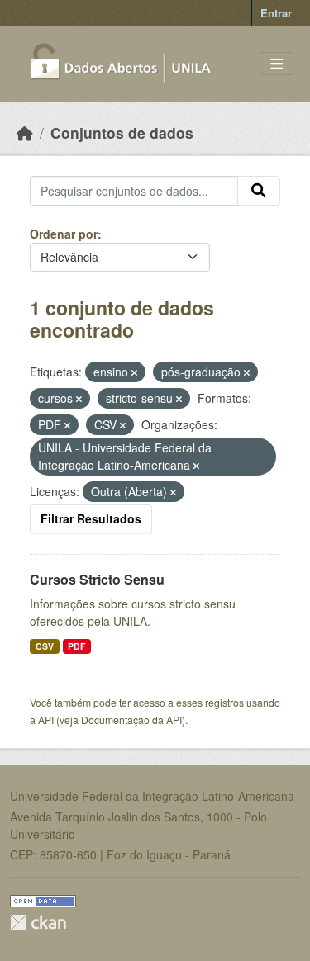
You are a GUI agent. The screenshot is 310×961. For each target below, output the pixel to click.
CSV (45, 646)
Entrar (276, 13)
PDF (76, 646)
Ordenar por (64, 233)
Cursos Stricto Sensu (97, 579)
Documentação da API (131, 719)
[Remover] (134, 372)
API (46, 719)
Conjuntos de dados (121, 132)
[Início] (25, 132)
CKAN (38, 922)
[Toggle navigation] (276, 64)
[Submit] (258, 191)
